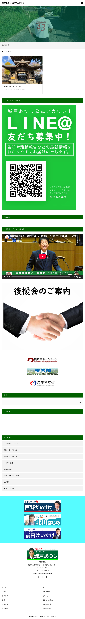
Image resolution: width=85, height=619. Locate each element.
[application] (42, 256)
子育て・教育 (8, 463)
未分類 (6, 482)
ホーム (4, 587)
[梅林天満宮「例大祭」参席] (22, 70)
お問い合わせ (46, 608)
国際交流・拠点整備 (10, 450)
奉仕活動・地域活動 (10, 456)
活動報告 (5, 604)
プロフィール (6, 596)
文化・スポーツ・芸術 (18, 89)
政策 (3, 600)
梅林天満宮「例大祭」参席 (12, 86)
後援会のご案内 (47, 600)
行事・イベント (9, 488)
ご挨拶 (4, 591)
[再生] (5, 277)
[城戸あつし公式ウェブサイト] (14, 3)
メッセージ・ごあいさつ (12, 443)
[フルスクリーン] (80, 277)
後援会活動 (8, 469)
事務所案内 (46, 591)
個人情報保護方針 (48, 604)
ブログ (44, 587)
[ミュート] (77, 277)
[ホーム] (3, 51)
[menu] (82, 3)
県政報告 (5, 608)
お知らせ (45, 596)
